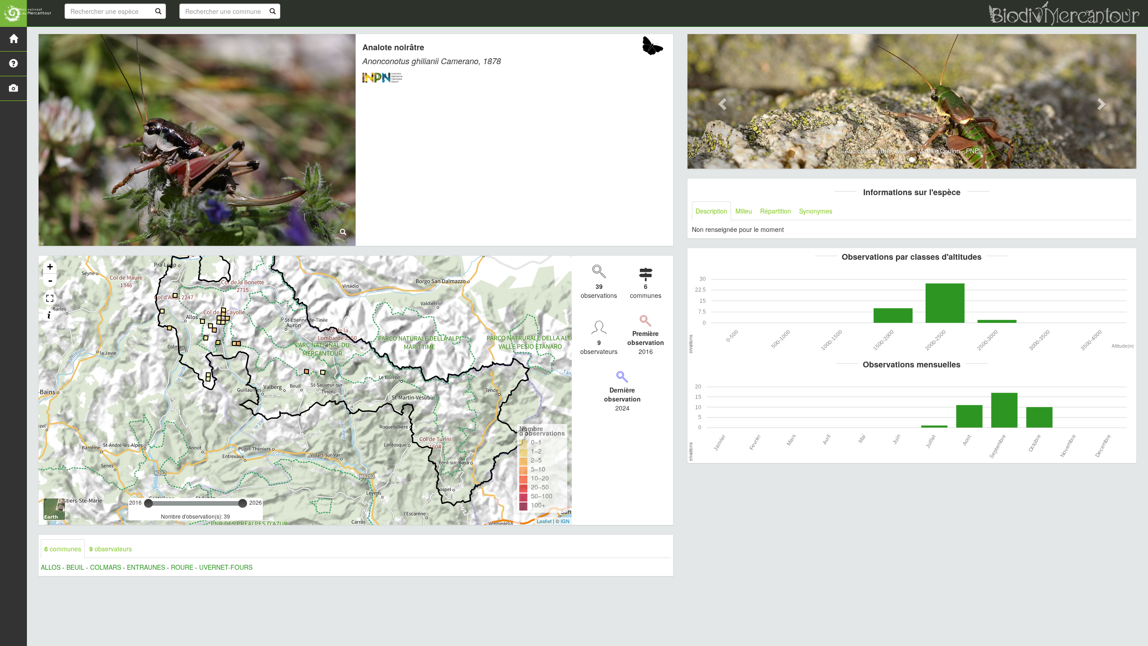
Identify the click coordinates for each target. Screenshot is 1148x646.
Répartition (775, 210)
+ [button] (50, 266)
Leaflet (544, 520)
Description (711, 210)
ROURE (182, 567)
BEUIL (75, 567)
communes (62, 548)
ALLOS (51, 567)
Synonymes (815, 210)
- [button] (50, 280)
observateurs (110, 548)
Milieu (743, 210)
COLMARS (105, 567)
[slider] (148, 503)
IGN (565, 520)
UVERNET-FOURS (225, 567)
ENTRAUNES (146, 567)
